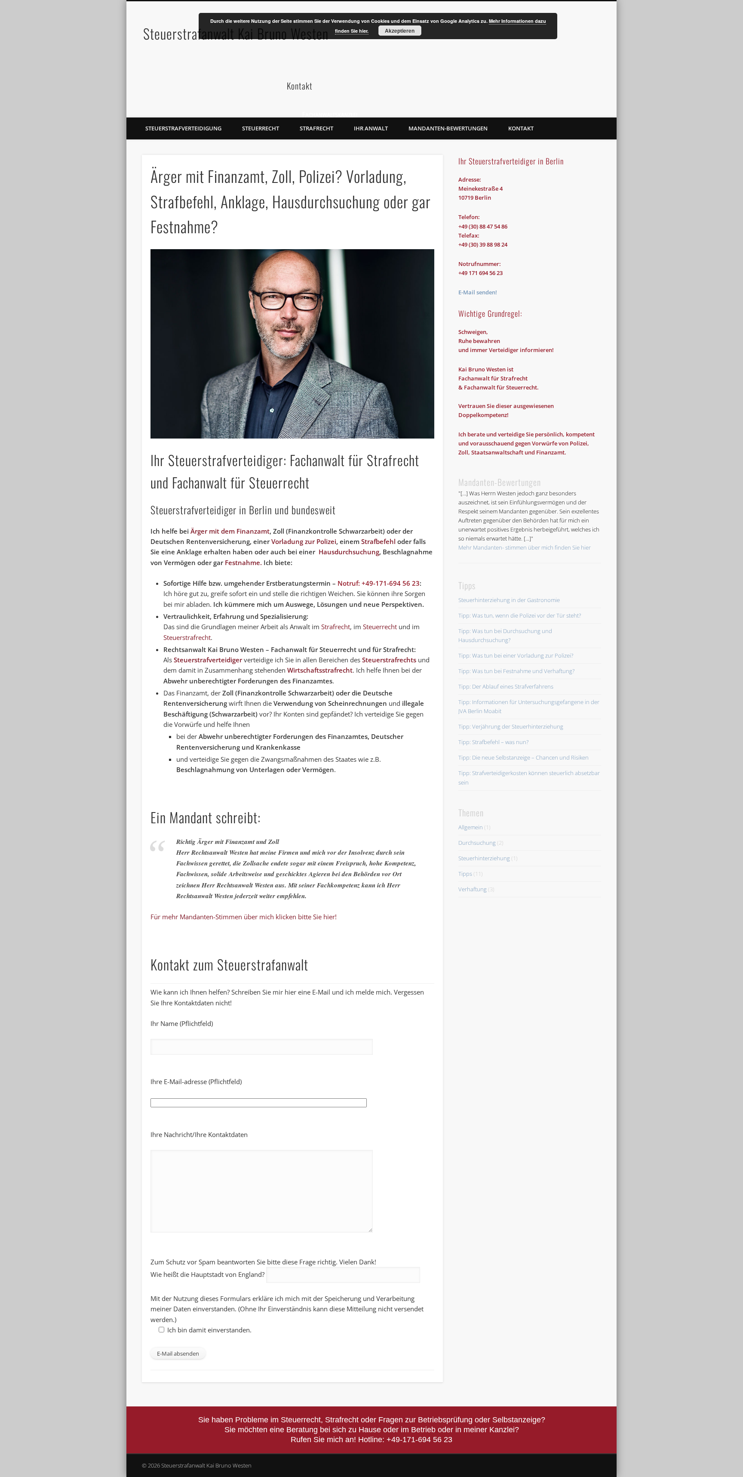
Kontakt (521, 128)
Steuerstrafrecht (187, 637)
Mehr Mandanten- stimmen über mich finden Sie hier (524, 547)
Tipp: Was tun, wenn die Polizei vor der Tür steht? (519, 615)
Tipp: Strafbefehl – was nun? (493, 742)
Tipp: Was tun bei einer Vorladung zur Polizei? (515, 655)
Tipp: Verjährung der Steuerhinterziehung (510, 726)
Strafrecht (316, 128)
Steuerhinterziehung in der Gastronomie (509, 600)
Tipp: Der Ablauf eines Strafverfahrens (505, 686)
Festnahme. (244, 562)
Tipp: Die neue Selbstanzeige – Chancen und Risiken (523, 757)
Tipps (465, 874)
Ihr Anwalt (371, 128)
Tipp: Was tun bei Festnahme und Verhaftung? (516, 671)
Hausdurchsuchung (349, 551)
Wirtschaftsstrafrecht (320, 670)
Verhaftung (472, 889)
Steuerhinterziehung (484, 858)
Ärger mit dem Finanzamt (230, 531)
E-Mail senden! (477, 292)
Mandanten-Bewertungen (448, 128)
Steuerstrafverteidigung (183, 128)
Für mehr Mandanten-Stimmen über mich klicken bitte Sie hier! (243, 916)
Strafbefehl (379, 541)
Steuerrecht (260, 128)
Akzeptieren (399, 30)
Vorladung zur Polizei (303, 541)
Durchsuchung (477, 843)
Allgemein (470, 827)
